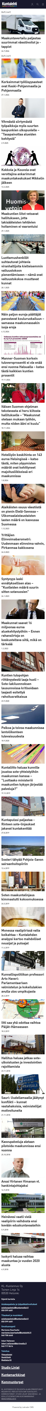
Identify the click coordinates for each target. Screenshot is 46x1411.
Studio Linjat (10, 1367)
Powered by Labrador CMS (23, 1407)
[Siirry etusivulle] (9, 4)
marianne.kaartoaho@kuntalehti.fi (16, 1332)
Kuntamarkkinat (13, 1374)
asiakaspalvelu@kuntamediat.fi (15, 1307)
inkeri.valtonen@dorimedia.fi (14, 1343)
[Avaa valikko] (32, 4)
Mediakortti (6, 1360)
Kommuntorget (12, 1382)
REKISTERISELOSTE (8, 1399)
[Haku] (37, 4)
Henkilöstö (6, 1357)
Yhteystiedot (6, 1354)
